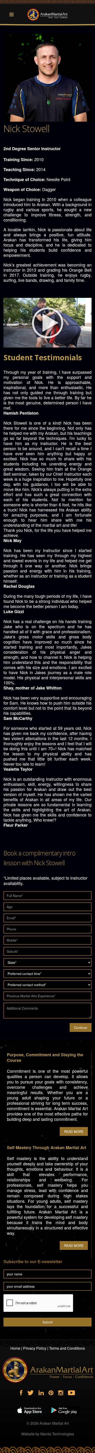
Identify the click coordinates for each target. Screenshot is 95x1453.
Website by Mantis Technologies (47, 1434)
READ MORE (73, 1131)
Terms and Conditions (67, 1348)
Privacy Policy (34, 1348)
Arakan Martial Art (54, 1423)
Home (15, 1348)
